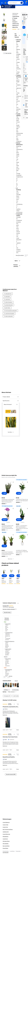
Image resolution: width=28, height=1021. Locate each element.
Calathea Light (6, 831)
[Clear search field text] (19, 3)
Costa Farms (5, 838)
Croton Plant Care (6, 834)
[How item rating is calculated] (15, 609)
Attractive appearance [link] (9, 641)
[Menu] (2, 3)
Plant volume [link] (8, 658)
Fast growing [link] (7, 623)
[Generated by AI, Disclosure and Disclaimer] (8, 677)
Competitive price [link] (8, 632)
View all (16, 680)
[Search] (22, 3)
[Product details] (18, 397)
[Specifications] (18, 401)
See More (10, 432)
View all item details (20, 255)
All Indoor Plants (6, 841)
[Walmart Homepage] (5, 3)
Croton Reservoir (6, 822)
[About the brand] (17, 404)
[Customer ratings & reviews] (18, 603)
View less (10, 676)
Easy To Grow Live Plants (8, 829)
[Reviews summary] (20, 29)
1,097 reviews (11, 607)
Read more (5, 714)
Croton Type (5, 827)
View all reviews (7, 612)
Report (17, 729)
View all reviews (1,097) (11, 774)
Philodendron (5, 836)
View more (10, 558)
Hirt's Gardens (5, 843)
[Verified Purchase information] (14, 704)
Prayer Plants (5, 848)
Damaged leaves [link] (8, 669)
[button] (16, 35)
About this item (6, 392)
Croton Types (5, 824)
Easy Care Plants (6, 845)
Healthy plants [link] (8, 648)
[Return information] (23, 24)
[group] (18, 29)
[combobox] (15, 3)
